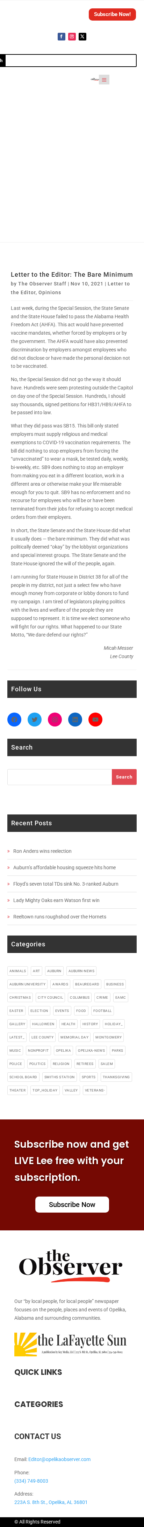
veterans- (95, 1090)
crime (102, 997)
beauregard (87, 984)
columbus (79, 997)
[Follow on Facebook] (61, 36)
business (115, 984)
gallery (17, 1024)
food (81, 1011)
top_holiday (45, 1090)
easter (16, 1011)
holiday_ (114, 1024)
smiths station (59, 1077)
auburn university (27, 984)
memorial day (74, 1037)
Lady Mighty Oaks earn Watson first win (56, 900)
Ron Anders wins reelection (42, 851)
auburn (54, 971)
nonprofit (38, 1050)
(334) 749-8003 (31, 1481)
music (15, 1050)
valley (71, 1090)
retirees (85, 1064)
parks (117, 1050)
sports (89, 1077)
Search (124, 777)
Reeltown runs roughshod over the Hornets (59, 916)
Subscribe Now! (112, 14)
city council (50, 997)
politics (37, 1064)
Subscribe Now (72, 1204)
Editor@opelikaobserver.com (59, 1459)
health (68, 1024)
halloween (43, 1024)
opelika (63, 1050)
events (62, 1011)
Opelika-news (91, 1050)
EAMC (120, 997)
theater (17, 1090)
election (39, 1011)
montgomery (108, 1037)
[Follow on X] (82, 36)
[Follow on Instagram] (72, 36)
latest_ (17, 1037)
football (102, 1011)
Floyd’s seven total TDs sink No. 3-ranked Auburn (65, 884)
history (90, 1024)
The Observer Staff (42, 283)
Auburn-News (82, 971)
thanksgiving (116, 1077)
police (15, 1064)
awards (60, 984)
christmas (20, 997)
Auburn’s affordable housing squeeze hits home (64, 867)
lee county (42, 1037)
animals (17, 971)
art (36, 971)
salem (107, 1064)
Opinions (49, 292)
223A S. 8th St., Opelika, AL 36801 (51, 1502)
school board (23, 1077)
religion (61, 1064)
